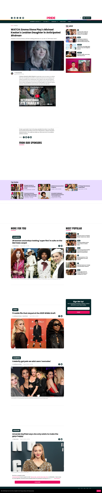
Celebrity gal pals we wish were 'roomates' (31, 361)
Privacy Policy (23, 490)
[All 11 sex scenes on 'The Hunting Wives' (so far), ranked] (71, 257)
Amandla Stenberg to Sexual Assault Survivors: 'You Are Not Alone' (57, 195)
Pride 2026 (63, 21)
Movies (79, 240)
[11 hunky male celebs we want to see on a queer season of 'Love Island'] (71, 32)
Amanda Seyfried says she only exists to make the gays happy (35, 435)
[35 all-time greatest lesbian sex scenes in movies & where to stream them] (71, 250)
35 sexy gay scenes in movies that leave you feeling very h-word (82, 273)
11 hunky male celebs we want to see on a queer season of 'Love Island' (82, 33)
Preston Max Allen (18, 72)
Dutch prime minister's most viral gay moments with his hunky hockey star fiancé (83, 41)
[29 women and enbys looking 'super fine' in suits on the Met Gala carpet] (37, 263)
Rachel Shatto (16, 245)
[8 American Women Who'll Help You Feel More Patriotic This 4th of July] (17, 195)
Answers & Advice (35, 21)
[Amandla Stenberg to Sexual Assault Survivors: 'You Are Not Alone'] (44, 195)
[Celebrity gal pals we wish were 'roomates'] (37, 381)
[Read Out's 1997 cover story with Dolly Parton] (71, 54)
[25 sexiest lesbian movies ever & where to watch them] (71, 242)
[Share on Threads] (28, 137)
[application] (78, 65)
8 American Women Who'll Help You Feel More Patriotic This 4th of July (30, 195)
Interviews (16, 430)
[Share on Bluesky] (31, 137)
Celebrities (79, 44)
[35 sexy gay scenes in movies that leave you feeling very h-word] (71, 272)
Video (69, 21)
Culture (45, 21)
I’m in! (78, 312)
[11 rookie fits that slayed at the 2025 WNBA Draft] (37, 333)
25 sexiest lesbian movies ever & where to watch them (83, 243)
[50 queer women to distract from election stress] (17, 187)
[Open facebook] (12, 18)
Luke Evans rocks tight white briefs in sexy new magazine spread (83, 48)
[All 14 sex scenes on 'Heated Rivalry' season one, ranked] (71, 235)
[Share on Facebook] (24, 137)
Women (16, 25)
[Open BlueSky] (15, 18)
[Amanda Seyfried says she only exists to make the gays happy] (37, 456)
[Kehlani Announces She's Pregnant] (44, 187)
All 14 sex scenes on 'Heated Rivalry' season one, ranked (83, 236)
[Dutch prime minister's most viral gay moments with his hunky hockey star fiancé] (71, 39)
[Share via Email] (26, 137)
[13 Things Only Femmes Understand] (71, 187)
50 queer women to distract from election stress (29, 187)
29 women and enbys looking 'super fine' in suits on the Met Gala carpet (37, 241)
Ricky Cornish (15, 439)
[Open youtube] (23, 18)
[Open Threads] (17, 18)
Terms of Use (31, 490)
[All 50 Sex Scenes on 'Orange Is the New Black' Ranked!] (71, 264)
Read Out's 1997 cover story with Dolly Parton (83, 55)
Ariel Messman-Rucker (17, 316)
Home (12, 25)
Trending (53, 21)
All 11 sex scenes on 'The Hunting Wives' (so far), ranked (82, 258)
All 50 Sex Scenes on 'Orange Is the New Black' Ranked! (83, 265)
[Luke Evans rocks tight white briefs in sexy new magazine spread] (71, 46)
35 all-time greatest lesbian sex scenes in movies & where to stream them (83, 251)
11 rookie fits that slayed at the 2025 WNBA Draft (33, 313)
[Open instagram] (20, 18)
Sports (15, 310)
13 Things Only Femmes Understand (84, 186)
